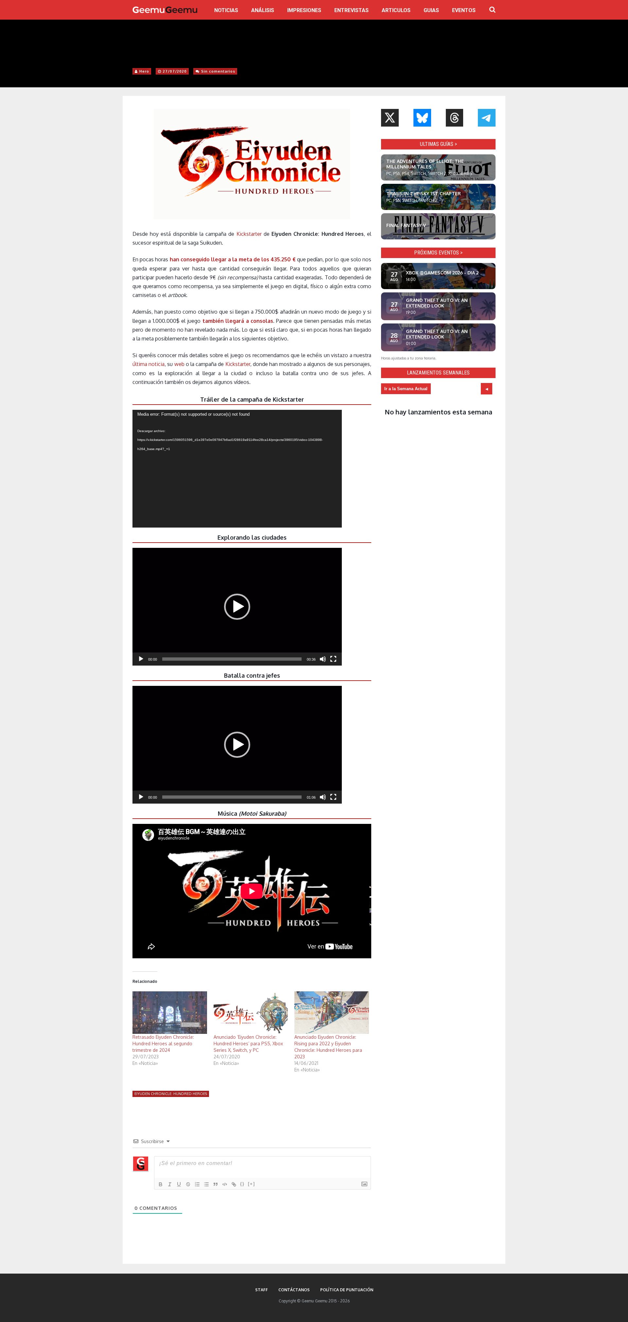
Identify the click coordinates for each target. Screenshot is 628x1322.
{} (242, 1183)
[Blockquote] (215, 1184)
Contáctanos (294, 1289)
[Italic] (169, 1184)
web (179, 364)
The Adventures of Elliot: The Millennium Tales (425, 163)
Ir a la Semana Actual (405, 388)
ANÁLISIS (262, 10)
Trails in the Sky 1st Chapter (423, 193)
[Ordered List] (197, 1184)
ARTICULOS (396, 10)
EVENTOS (464, 10)
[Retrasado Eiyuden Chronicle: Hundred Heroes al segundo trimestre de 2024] (169, 1012)
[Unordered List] (206, 1184)
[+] (251, 1183)
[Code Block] (224, 1184)
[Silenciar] (323, 659)
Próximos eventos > (438, 253)
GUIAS (431, 10)
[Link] (233, 1184)
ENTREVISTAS (351, 10)
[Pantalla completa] (333, 659)
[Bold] (160, 1184)
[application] (237, 469)
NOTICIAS (226, 10)
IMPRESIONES (304, 10)
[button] (237, 607)
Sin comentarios (218, 71)
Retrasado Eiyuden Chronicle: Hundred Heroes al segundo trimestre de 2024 (163, 1043)
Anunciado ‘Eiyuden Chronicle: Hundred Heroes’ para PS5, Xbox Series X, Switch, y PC (248, 1043)
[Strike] (188, 1184)
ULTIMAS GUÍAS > (438, 144)
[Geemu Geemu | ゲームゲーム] (164, 10)
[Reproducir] (141, 659)
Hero (144, 71)
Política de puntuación (346, 1289)
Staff (261, 1289)
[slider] (232, 659)
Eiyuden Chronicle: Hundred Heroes (170, 1093)
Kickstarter (249, 234)
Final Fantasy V (406, 225)
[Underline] (178, 1184)
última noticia (148, 364)
